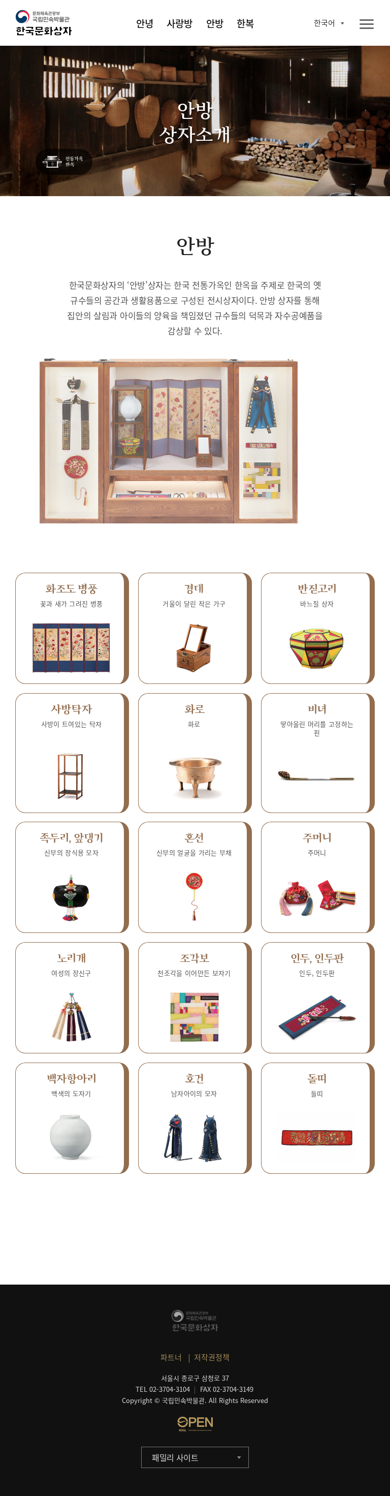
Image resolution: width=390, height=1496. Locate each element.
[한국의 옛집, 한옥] (64, 162)
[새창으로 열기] (195, 1423)
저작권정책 (212, 1357)
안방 (214, 23)
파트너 (171, 1357)
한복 (245, 23)
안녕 (144, 23)
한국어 (324, 22)
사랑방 (179, 23)
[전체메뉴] (367, 24)
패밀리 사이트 (175, 1457)
